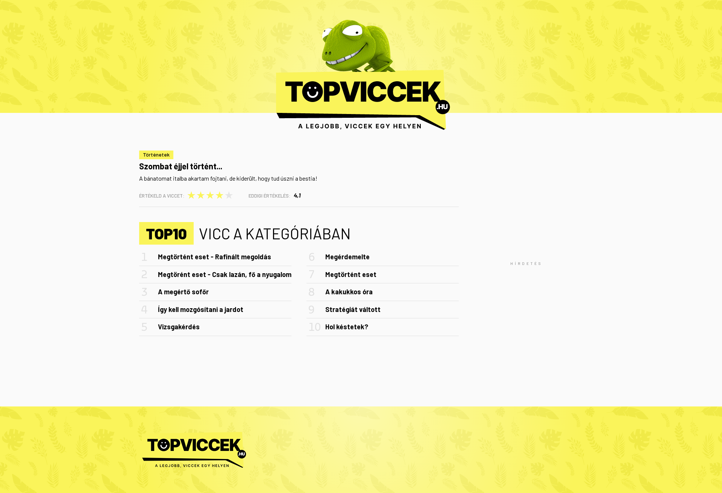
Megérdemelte (347, 257)
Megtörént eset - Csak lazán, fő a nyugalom (224, 274)
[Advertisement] (526, 263)
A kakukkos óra (349, 292)
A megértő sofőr (183, 292)
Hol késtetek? (346, 327)
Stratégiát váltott (353, 309)
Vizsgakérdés (179, 327)
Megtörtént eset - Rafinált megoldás (214, 257)
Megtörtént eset (350, 274)
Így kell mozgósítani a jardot (200, 309)
